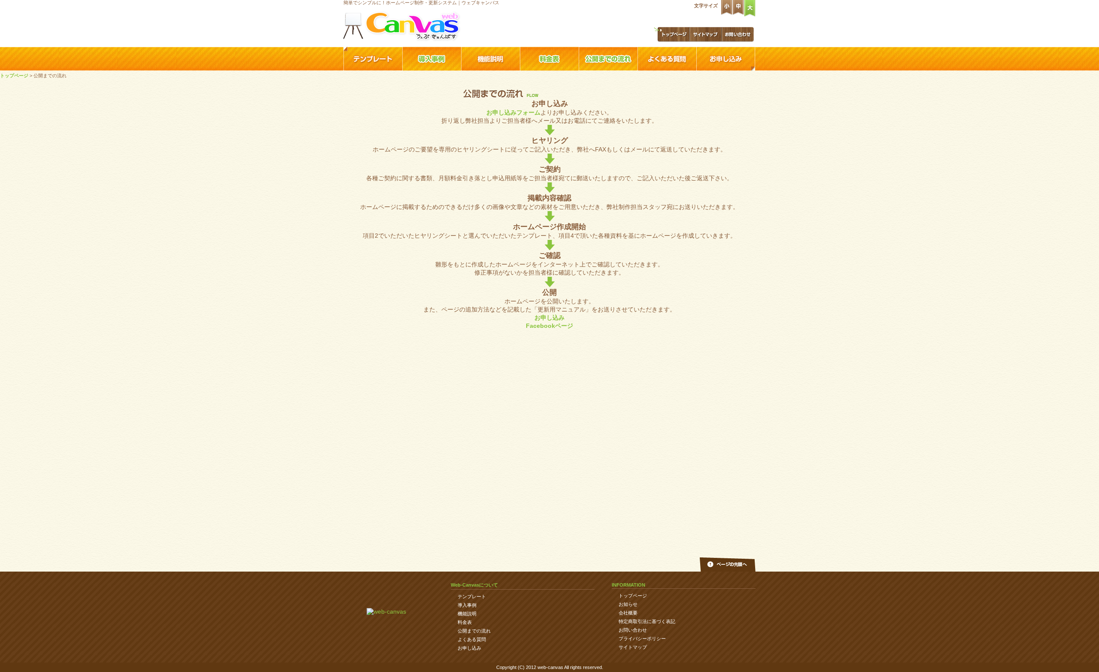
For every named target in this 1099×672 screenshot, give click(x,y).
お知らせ (628, 604)
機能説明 (490, 59)
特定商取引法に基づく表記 (647, 621)
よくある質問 (667, 59)
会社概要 (628, 612)
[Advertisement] (549, 506)
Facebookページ (549, 325)
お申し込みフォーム (513, 112)
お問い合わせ (738, 34)
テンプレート (372, 59)
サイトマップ (705, 34)
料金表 (549, 59)
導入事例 (431, 59)
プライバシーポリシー (642, 638)
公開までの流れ (608, 59)
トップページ (671, 34)
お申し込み (725, 59)
